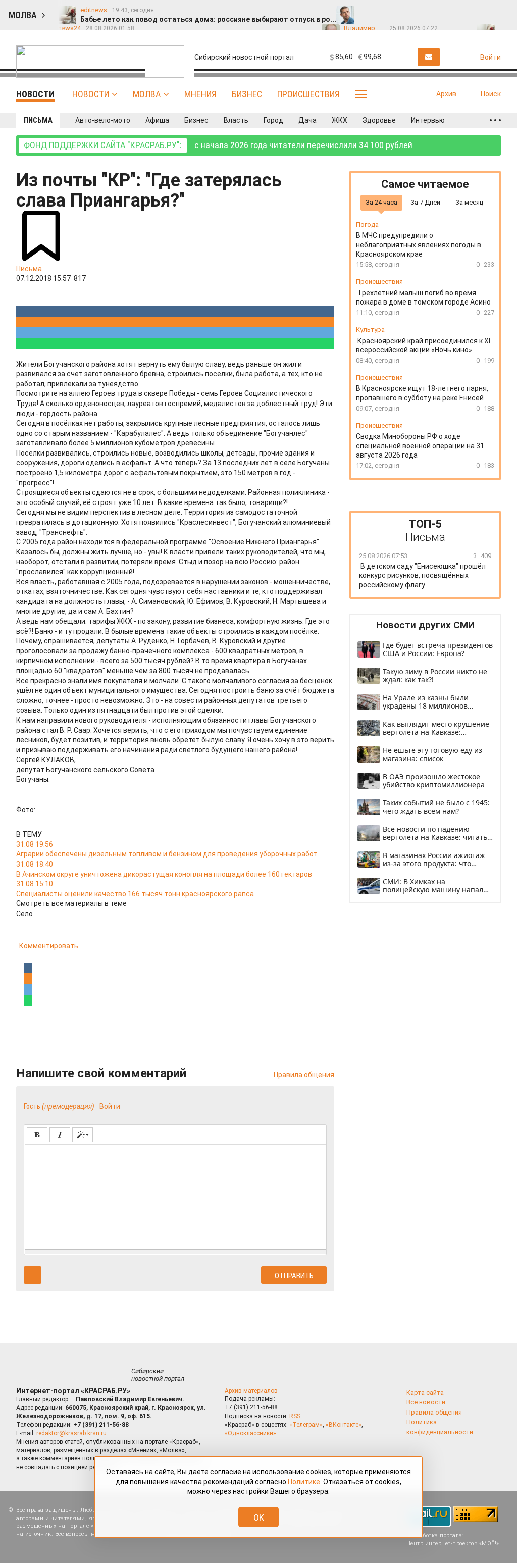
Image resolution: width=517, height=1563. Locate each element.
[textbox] (175, 1195)
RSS (294, 1416)
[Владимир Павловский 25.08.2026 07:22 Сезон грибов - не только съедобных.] (409, 11)
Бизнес (247, 94)
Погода (367, 224)
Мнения (200, 94)
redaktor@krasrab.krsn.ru (71, 1433)
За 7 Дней (425, 202)
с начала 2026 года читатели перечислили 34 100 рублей (218, 145)
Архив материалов (251, 1390)
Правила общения (304, 1075)
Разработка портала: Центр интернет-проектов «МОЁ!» (452, 1539)
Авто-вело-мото (102, 120)
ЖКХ (339, 120)
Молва (147, 94)
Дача (307, 120)
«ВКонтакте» (343, 1424)
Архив (446, 94)
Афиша (157, 120)
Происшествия (308, 94)
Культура (370, 329)
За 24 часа (381, 202)
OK (258, 1517)
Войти (109, 1106)
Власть (236, 120)
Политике (304, 1482)
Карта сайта (425, 1392)
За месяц (469, 202)
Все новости (425, 1402)
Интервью (428, 120)
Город (273, 120)
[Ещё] (495, 120)
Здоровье (379, 120)
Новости (90, 94)
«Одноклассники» (250, 1433)
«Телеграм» (306, 1424)
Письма (38, 120)
